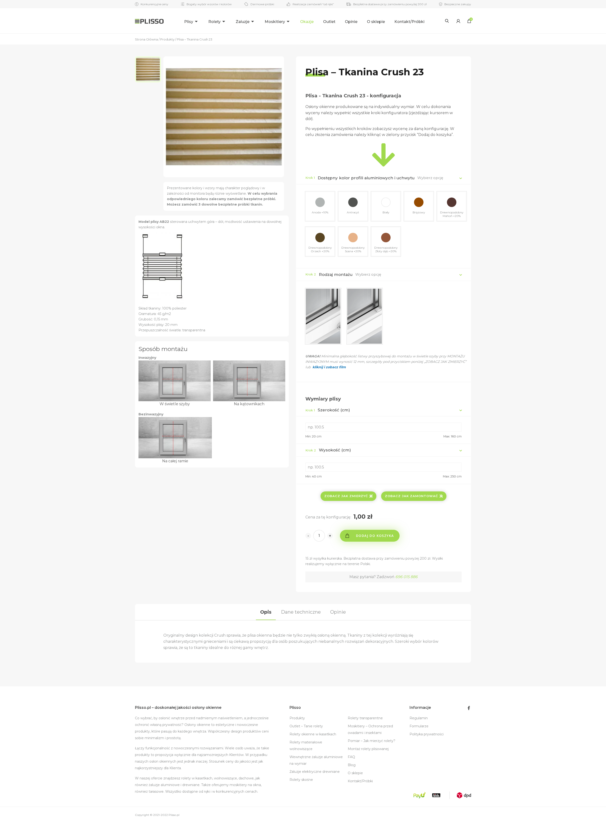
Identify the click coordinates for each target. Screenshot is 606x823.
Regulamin (419, 718)
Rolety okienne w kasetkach (313, 734)
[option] (149, 69)
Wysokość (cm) (328, 450)
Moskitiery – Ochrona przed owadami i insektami (370, 729)
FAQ (351, 757)
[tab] (266, 612)
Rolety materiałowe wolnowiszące (306, 745)
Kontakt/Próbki (409, 21)
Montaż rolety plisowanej (368, 749)
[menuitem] (191, 21)
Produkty (297, 718)
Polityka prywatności (427, 734)
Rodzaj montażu (335, 274)
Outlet (329, 21)
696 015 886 (406, 577)
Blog (352, 765)
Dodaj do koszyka (375, 535)
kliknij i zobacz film (329, 367)
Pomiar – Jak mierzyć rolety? (371, 741)
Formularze (419, 726)
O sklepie (376, 21)
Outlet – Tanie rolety (306, 726)
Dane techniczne (301, 612)
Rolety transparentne (365, 718)
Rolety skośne (301, 780)
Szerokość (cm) (327, 410)
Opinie (351, 21)
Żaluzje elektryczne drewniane (315, 771)
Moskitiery (275, 21)
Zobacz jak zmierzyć (346, 496)
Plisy (188, 21)
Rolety (214, 21)
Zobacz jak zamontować (411, 496)
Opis (266, 612)
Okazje (307, 21)
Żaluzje (243, 21)
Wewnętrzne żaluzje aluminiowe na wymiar (316, 760)
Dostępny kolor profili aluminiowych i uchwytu (366, 177)
